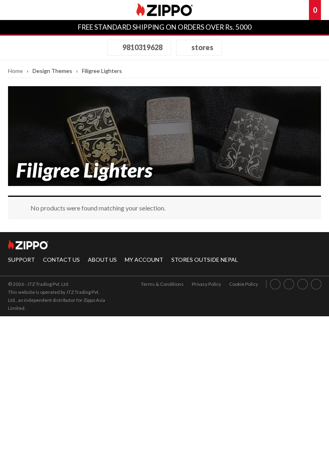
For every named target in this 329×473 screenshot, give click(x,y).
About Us (102, 259)
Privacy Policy (206, 284)
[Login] (288, 10)
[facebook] (275, 284)
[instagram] (289, 284)
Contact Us (61, 259)
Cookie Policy (243, 284)
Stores (201, 47)
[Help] (275, 10)
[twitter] (316, 284)
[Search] (38, 10)
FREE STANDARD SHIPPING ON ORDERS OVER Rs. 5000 (165, 27)
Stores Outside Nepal (204, 259)
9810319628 (141, 47)
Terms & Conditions (162, 284)
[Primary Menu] (17, 10)
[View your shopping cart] (302, 10)
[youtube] (303, 284)
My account (144, 259)
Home (15, 70)
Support (21, 259)
